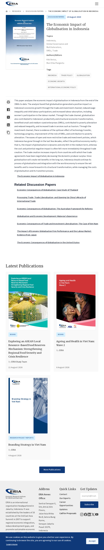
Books (13, 334)
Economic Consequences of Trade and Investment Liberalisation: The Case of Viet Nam (57, 223)
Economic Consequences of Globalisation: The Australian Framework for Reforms (55, 208)
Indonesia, (51, 40)
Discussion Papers (35, 11)
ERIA (61, 350)
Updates (63, 509)
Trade (55, 50)
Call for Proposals (67, 513)
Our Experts (64, 498)
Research (16, 11)
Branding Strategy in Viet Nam (27, 444)
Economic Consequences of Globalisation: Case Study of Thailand (47, 189)
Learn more (11, 544)
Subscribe (89, 504)
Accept (92, 541)
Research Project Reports (21, 438)
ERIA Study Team (19, 361)
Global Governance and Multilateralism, (57, 45)
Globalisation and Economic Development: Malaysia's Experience (47, 216)
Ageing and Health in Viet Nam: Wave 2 (75, 343)
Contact (63, 494)
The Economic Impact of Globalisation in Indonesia (40, 176)
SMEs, (49, 50)
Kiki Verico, (51, 59)
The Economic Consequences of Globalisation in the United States (48, 242)
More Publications (52, 469)
